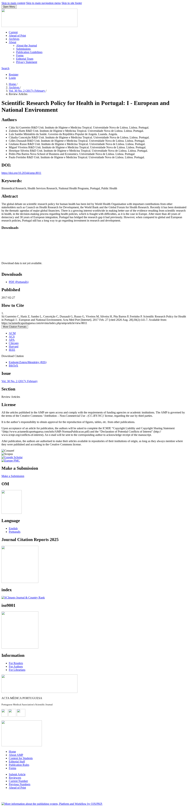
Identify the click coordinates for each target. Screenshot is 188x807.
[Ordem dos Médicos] (11, 512)
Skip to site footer (72, 3)
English (13, 528)
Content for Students (21, 758)
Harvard (13, 346)
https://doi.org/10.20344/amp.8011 (21, 172)
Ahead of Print (17, 35)
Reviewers (15, 777)
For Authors (16, 666)
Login (12, 77)
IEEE (12, 349)
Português (14, 531)
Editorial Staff (17, 761)
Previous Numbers (19, 784)
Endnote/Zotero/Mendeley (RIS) (27, 362)
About (12, 42)
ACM (12, 333)
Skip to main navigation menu (43, 3)
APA (12, 339)
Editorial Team (24, 58)
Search (5, 68)
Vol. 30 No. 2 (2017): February (27, 90)
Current (13, 32)
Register (13, 74)
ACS (12, 336)
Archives (14, 38)
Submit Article (17, 774)
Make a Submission (12, 476)
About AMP (16, 754)
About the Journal (26, 45)
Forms (20, 55)
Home (13, 84)
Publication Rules (19, 764)
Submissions (23, 48)
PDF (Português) (18, 281)
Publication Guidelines (29, 52)
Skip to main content (13, 3)
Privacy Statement (26, 62)
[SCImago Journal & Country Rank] (23, 597)
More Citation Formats (15, 326)
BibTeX (13, 365)
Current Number (18, 781)
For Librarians (17, 669)
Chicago (14, 343)
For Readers (16, 663)
